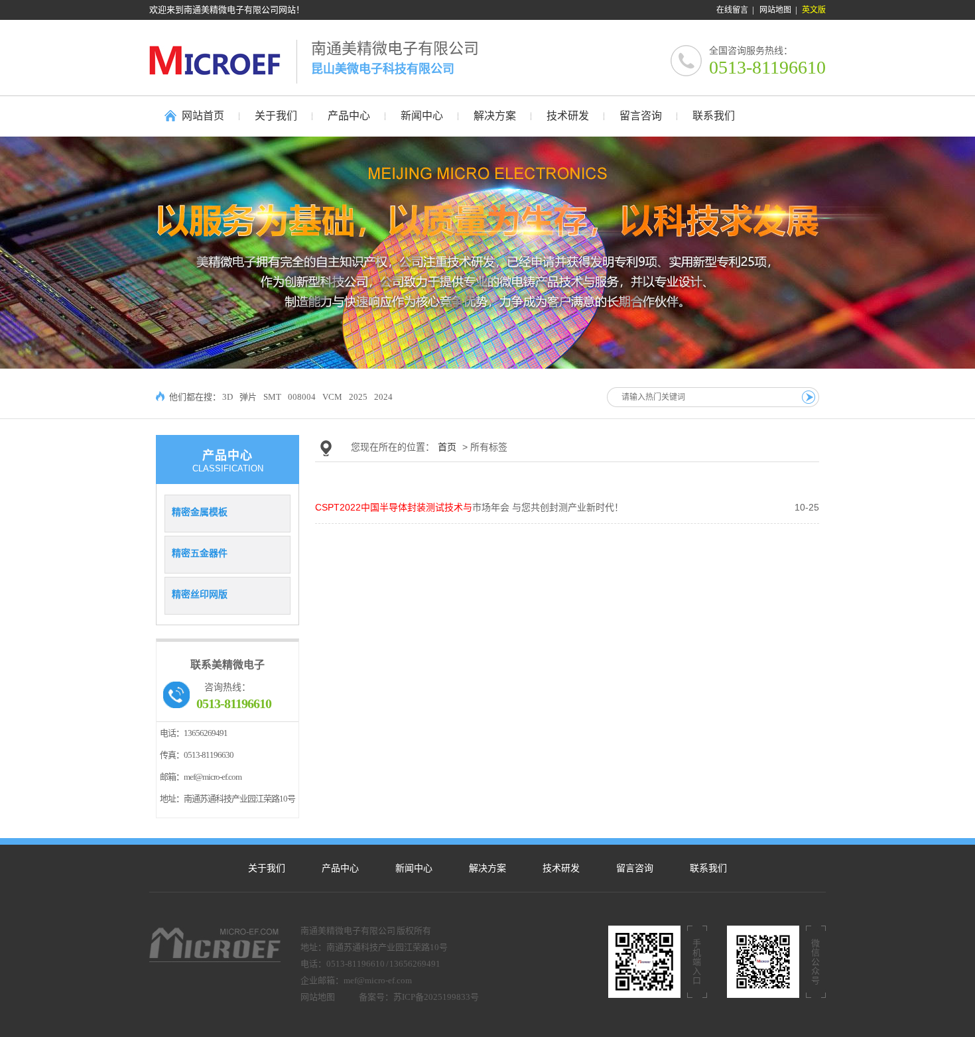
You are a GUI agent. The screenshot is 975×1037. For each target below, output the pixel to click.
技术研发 (561, 868)
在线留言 (732, 10)
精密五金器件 (200, 553)
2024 (383, 397)
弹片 (248, 397)
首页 (447, 447)
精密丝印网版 (200, 594)
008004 (302, 397)
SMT (272, 397)
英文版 (814, 10)
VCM (332, 397)
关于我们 (266, 868)
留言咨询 (634, 868)
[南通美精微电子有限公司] (222, 60)
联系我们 (708, 868)
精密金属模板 (200, 512)
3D (227, 397)
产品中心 (340, 868)
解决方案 (487, 868)
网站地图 (775, 10)
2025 (358, 397)
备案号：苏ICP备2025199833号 (419, 997)
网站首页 (203, 115)
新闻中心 (413, 868)
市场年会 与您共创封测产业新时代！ (469, 507)
